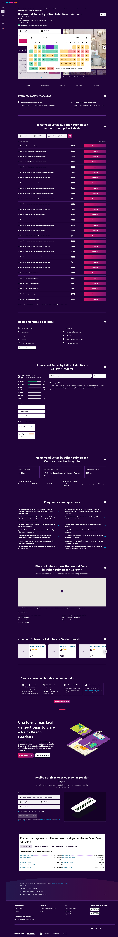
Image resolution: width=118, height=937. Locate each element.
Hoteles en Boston (25, 867)
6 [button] (56, 47)
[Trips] (3, 24)
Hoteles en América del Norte (35, 8)
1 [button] (35, 47)
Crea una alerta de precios (92, 690)
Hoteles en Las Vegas (26, 860)
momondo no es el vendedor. (29, 888)
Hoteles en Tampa (67, 867)
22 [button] (35, 59)
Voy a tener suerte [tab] (57, 846)
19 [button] (52, 55)
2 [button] (39, 47)
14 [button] (31, 55)
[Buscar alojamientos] (3, 11)
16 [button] (39, 55)
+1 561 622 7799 (23, 22)
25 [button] (48, 59)
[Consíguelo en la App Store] (95, 913)
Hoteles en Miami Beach (69, 860)
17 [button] (43, 55)
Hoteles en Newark (67, 862)
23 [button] (39, 59)
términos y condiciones (45, 819)
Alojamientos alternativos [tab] (41, 846)
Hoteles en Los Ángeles (68, 857)
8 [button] (35, 51)
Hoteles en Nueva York (26, 855)
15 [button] (35, 55)
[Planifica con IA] (3, 19)
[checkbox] (26, 427)
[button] (3, 3)
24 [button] (43, 59)
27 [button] (56, 59)
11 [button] (47, 51)
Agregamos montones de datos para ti (32, 891)
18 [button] (48, 55)
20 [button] (56, 55)
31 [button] (82, 64)
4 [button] (86, 47)
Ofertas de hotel (22, 8)
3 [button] (43, 47)
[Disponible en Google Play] (95, 909)
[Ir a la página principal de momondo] (11, 2)
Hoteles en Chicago (25, 862)
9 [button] (39, 51)
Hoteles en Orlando (25, 857)
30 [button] (39, 64)
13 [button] (56, 51)
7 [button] (31, 51)
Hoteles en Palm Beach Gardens (77, 8)
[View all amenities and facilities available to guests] (105, 322)
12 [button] (52, 51)
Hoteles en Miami (67, 855)
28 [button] (31, 64)
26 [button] (52, 59)
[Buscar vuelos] (3, 8)
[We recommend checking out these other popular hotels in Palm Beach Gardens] (105, 639)
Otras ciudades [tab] (26, 846)
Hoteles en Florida (63, 8)
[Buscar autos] (3, 15)
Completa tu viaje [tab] (71, 846)
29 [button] (35, 64)
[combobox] (40, 797)
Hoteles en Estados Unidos (50, 8)
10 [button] (43, 51)
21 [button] (31, 59)
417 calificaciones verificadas (38, 25)
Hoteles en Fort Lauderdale (27, 865)
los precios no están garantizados (59, 883)
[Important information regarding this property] (105, 459)
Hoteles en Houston (67, 865)
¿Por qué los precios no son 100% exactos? (33, 894)
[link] (62, 701)
